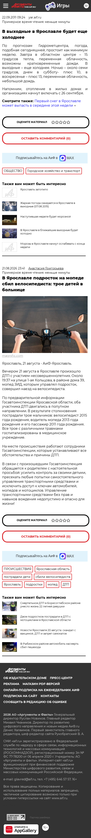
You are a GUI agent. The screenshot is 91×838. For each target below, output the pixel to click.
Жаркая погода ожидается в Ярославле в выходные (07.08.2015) (47, 204)
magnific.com (12, 356)
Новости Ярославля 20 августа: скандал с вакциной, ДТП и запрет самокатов (48, 632)
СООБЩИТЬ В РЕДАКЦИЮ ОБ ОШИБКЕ (35, 702)
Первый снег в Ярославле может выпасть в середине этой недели (41, 103)
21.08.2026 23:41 (13, 268)
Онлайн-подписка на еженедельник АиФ (41, 690)
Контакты (50, 696)
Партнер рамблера (40, 817)
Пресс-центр (61, 678)
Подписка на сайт (20, 696)
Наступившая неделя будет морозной (45, 216)
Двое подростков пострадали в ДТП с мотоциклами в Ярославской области (45, 618)
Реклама (11, 684)
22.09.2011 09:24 (13, 17)
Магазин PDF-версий (41, 684)
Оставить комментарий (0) (45, 138)
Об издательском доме (25, 678)
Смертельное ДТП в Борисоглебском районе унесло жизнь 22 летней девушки (50, 604)
